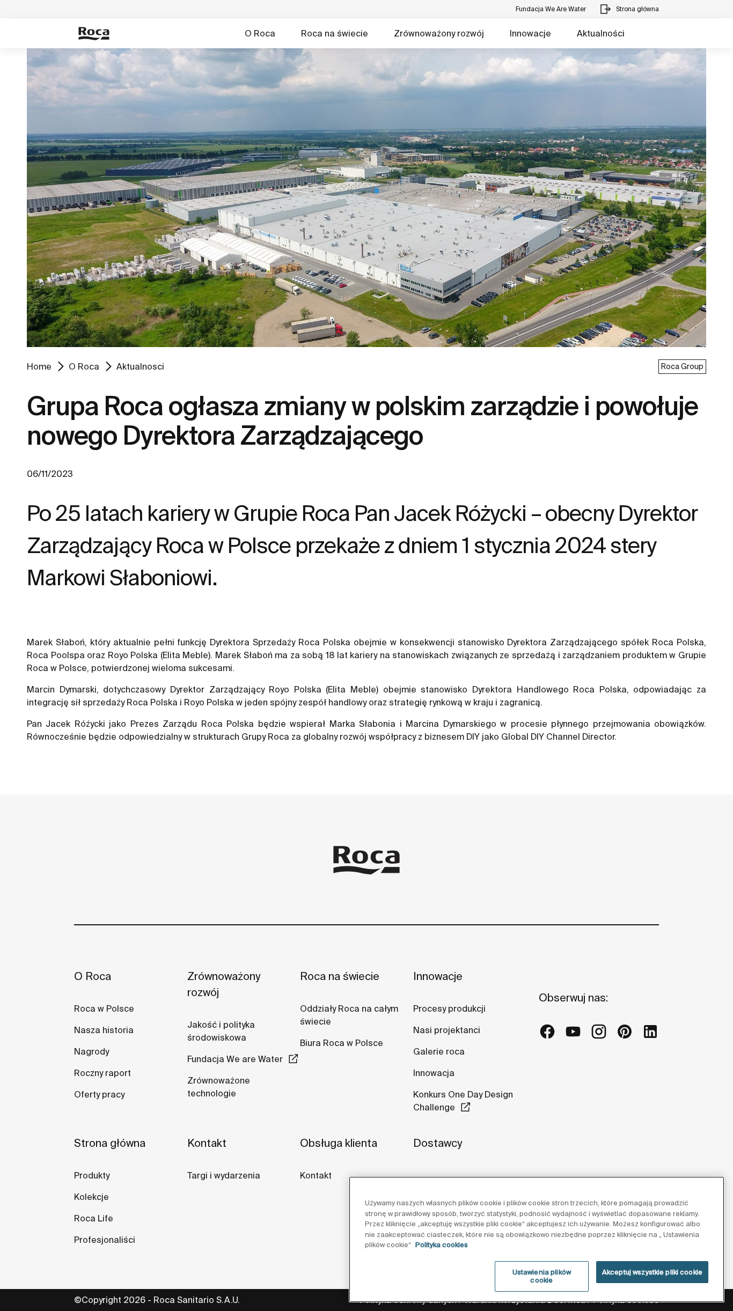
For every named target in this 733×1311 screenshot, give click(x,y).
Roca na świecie (334, 33)
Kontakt (206, 1143)
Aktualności (601, 33)
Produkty (91, 1175)
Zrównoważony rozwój (439, 33)
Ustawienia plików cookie (541, 1276)
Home (39, 366)
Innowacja (434, 1073)
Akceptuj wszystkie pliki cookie (652, 1272)
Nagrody (91, 1051)
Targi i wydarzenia (223, 1175)
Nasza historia (104, 1030)
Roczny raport (102, 1073)
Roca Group (682, 366)
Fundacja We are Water (235, 1059)
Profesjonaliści (104, 1239)
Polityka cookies (441, 1245)
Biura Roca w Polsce (341, 1043)
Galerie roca (439, 1051)
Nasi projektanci (446, 1030)
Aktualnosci (140, 366)
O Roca (260, 33)
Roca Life (93, 1218)
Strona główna (109, 1143)
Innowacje (530, 33)
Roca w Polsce (104, 1008)
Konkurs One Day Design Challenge (463, 1100)
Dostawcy (437, 1143)
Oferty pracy (99, 1094)
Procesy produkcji (449, 1008)
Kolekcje (91, 1197)
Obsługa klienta (338, 1143)
